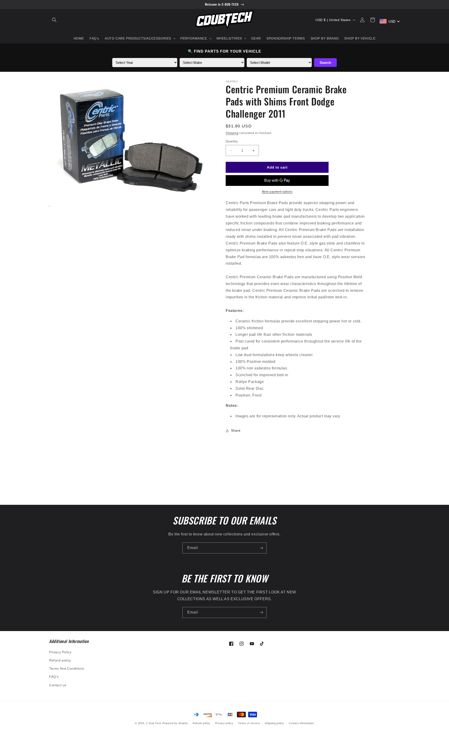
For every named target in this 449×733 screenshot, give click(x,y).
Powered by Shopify (175, 723)
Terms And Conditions (66, 668)
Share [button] (236, 430)
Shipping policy (274, 723)
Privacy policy (224, 723)
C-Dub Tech (153, 723)
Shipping (232, 133)
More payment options (277, 191)
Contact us (57, 685)
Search (325, 63)
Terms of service (249, 723)
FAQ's (54, 677)
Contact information (301, 723)
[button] (54, 20)
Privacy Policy (60, 652)
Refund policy (60, 660)
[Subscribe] (261, 547)
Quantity (232, 141)
